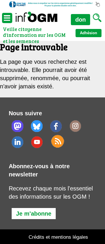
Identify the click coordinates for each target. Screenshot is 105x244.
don (80, 19)
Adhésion (88, 33)
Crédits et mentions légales (58, 237)
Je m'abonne (33, 213)
